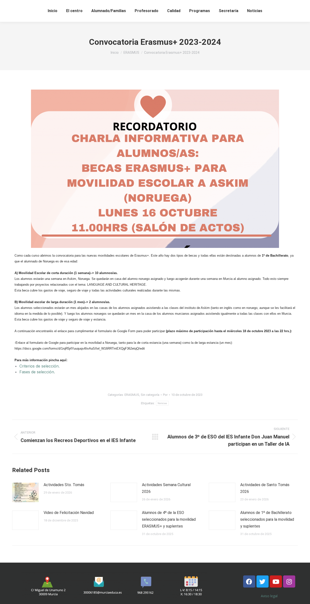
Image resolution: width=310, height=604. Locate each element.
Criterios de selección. (39, 366)
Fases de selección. (37, 371)
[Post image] (25, 492)
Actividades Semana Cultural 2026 (166, 488)
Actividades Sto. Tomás (64, 484)
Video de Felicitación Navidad (69, 512)
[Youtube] (276, 581)
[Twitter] (262, 581)
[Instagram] (289, 581)
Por (165, 395)
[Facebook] (249, 581)
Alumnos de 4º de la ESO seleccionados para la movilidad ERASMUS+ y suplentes (169, 519)
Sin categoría (150, 395)
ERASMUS (131, 395)
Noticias (162, 403)
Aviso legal (269, 596)
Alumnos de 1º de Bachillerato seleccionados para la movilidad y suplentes (267, 519)
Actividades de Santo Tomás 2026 (264, 488)
